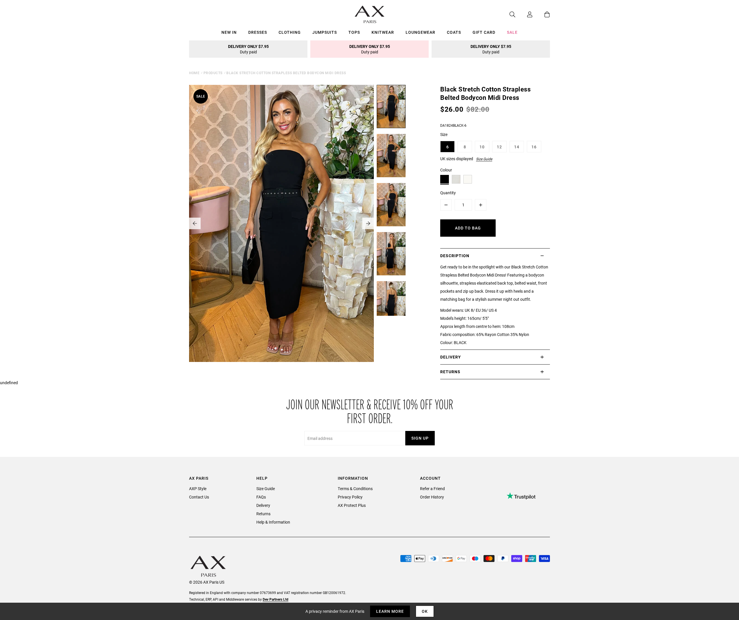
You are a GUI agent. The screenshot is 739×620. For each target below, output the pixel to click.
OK (425, 611)
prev (195, 223)
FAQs (261, 497)
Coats (454, 32)
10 (482, 147)
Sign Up (420, 438)
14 (516, 147)
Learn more (390, 611)
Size (443, 134)
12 (499, 147)
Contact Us (199, 497)
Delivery (263, 505)
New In (229, 32)
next (368, 223)
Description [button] (454, 255)
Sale (512, 32)
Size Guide (484, 158)
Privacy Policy (350, 497)
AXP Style (197, 488)
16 (534, 147)
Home (194, 72)
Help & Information (273, 522)
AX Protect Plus (352, 505)
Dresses (257, 32)
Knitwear (383, 32)
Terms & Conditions (355, 488)
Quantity (448, 192)
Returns (263, 513)
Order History (432, 497)
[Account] (524, 14)
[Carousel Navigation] (281, 223)
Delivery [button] (450, 357)
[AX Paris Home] (370, 14)
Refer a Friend (432, 488)
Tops (354, 32)
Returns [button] (450, 371)
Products (213, 72)
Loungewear (420, 32)
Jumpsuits (324, 32)
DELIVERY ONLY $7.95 (248, 49)
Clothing (290, 32)
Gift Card (484, 32)
